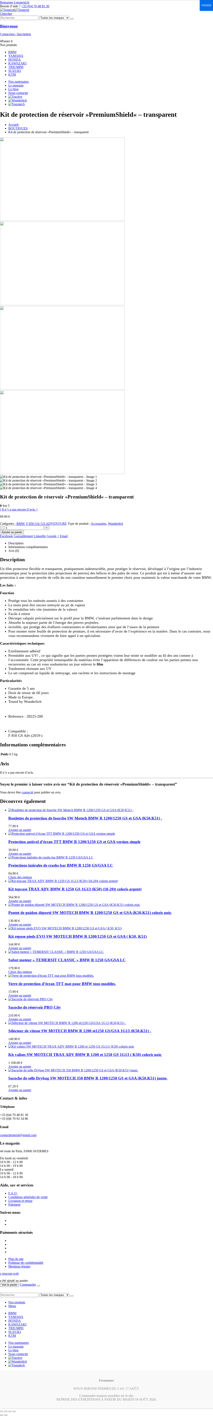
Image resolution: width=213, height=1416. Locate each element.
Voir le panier (9, 1284)
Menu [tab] (12, 1306)
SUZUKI (14, 71)
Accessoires (98, 523)
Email (64, 536)
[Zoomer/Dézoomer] (1, 1411)
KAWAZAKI (17, 63)
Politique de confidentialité (25, 1262)
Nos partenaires (18, 81)
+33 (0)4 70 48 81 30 (35, 6)
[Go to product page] (110, 810)
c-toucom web (9, 1273)
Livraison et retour (20, 1201)
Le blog (13, 89)
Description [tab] (16, 543)
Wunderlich (115, 523)
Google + (53, 536)
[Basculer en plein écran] (5, 1411)
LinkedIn (40, 536)
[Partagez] (10, 1411)
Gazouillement (23, 536)
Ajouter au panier (12, 532)
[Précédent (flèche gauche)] (1, 1415)
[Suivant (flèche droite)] (5, 1415)
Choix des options (20, 877)
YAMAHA (15, 56)
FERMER (206, 5)
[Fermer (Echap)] (14, 1411)
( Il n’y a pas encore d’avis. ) (18, 509)
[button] (6, 13)
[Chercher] (71, 18)
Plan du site (16, 1259)
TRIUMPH (16, 67)
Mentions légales (19, 1266)
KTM (12, 74)
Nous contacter (18, 93)
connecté (27, 792)
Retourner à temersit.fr (14, 2)
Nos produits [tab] (16, 1302)
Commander (28, 1284)
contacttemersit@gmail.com (18, 1135)
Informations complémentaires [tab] (28, 547)
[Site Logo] (14, 10)
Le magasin (16, 85)
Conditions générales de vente (28, 1197)
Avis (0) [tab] (13, 550)
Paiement (14, 1204)
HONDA (14, 59)
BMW (12, 52)
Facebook (6, 536)
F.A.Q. (12, 1193)
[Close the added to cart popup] (38, 1285)
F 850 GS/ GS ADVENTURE (46, 523)
